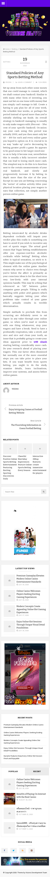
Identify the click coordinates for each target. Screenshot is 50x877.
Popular (13, 771)
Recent (37, 771)
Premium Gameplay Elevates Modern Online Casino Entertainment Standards (30, 578)
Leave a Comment (25, 82)
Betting (14, 49)
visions (8, 82)
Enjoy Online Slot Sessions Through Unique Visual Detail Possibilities (31, 624)
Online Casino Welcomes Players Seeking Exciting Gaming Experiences (28, 594)
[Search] (43, 491)
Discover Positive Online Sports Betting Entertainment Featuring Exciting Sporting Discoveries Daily (10, 467)
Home (7, 49)
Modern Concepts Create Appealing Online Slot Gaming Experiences (31, 609)
